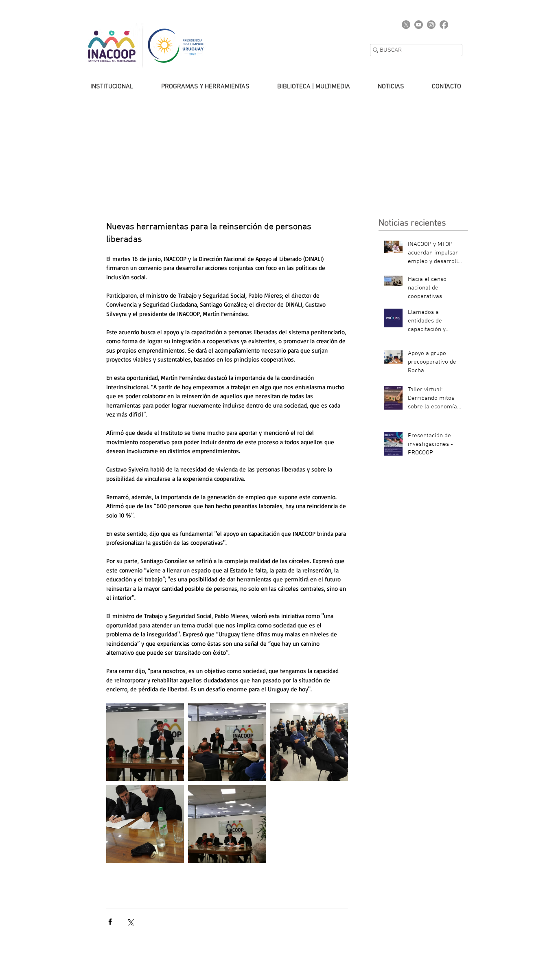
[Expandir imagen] (145, 824)
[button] (103, 86)
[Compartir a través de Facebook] (110, 921)
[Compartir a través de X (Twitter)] (130, 921)
